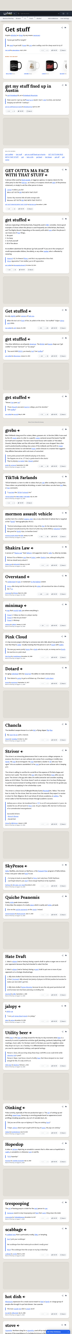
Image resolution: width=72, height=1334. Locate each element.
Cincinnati (15, 979)
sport (37, 969)
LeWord (14, 625)
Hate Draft (8, 994)
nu (19, 461)
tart (32, 351)
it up (12, 402)
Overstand (8, 593)
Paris (35, 878)
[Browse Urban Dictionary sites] (9, 14)
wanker (46, 251)
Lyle (14, 1055)
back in (26, 407)
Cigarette (8, 1330)
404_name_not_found (19, 885)
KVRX (21, 536)
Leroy (9, 586)
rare (30, 1152)
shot (44, 100)
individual (15, 674)
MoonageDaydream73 (20, 265)
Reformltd (17, 564)
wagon (26, 519)
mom (11, 735)
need (11, 45)
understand (12, 582)
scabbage (8, 1254)
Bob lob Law (32, 204)
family (12, 521)
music (14, 438)
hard (26, 873)
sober (19, 645)
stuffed (40, 351)
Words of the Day (8, 19)
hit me (15, 735)
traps (19, 1115)
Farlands (25, 492)
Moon (26, 258)
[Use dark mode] (67, 13)
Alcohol (39, 19)
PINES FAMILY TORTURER (23, 497)
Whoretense (17, 356)
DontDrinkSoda (15, 1132)
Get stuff (7, 50)
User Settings (64, 19)
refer (50, 553)
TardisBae (14, 739)
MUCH (20, 351)
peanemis (24, 909)
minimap (7, 625)
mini (31, 519)
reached (11, 492)
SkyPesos (8, 885)
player (15, 961)
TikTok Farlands (9, 497)
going (19, 678)
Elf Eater (15, 593)
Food (31, 19)
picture (15, 1149)
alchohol (14, 35)
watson (13, 1020)
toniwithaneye (17, 656)
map (8, 610)
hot (20, 1309)
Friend (9, 615)
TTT (38, 803)
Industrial (57, 529)
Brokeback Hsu (28, 107)
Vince (9, 261)
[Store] (63, 13)
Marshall (46, 791)
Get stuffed (8, 328)
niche (12, 902)
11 (12, 589)
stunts (25, 1016)
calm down (49, 678)
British (42, 344)
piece (32, 905)
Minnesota (9, 1302)
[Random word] (58, 13)
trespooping (8, 1217)
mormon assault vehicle (11, 536)
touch (53, 645)
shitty (8, 1011)
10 (10, 1156)
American (33, 344)
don (26, 881)
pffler (14, 994)
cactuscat (13, 465)
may (14, 762)
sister (39, 586)
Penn (30, 806)
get (9, 95)
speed (14, 1115)
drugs (21, 35)
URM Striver (14, 823)
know (24, 45)
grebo (7, 465)
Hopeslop (8, 1161)
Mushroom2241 (21, 914)
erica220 (16, 414)
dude (35, 649)
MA (20, 192)
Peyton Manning (26, 987)
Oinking (7, 1132)
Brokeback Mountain (30, 95)
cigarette (30, 1330)
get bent (39, 157)
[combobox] (39, 13)
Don (8, 1239)
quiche (18, 909)
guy (30, 45)
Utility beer (8, 1065)
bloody (30, 461)
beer (11, 1038)
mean (61, 446)
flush (37, 1213)
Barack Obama (13, 816)
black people (26, 180)
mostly (15, 610)
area (14, 1234)
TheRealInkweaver (19, 1217)
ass (18, 402)
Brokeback (14, 95)
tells (20, 610)
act (48, 1113)
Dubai (33, 557)
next (35, 1208)
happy (28, 649)
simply (28, 1309)
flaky (36, 1234)
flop (51, 730)
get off (57, 157)
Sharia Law (18, 553)
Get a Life (30, 157)
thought (14, 407)
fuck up (24, 182)
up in (31, 100)
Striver (7, 823)
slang (62, 320)
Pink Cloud (8, 656)
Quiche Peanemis (10, 914)
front (22, 320)
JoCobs (15, 1254)
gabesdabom (16, 50)
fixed (27, 100)
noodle (16, 1309)
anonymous (14, 683)
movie (34, 909)
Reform (29, 553)
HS (50, 762)
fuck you (31, 316)
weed (43, 1128)
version (23, 316)
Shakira (43, 557)
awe (53, 182)
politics (56, 796)
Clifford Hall (15, 1313)
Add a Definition (53, 19)
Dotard (7, 683)
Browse (18, 19)
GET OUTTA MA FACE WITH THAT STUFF (16, 204)
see (43, 483)
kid (34, 730)
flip (48, 730)
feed (42, 1302)
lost (29, 674)
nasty (44, 1213)
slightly (13, 316)
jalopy (7, 1020)
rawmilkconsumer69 (18, 1161)
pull (12, 1016)
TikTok (19, 492)
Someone (10, 1213)
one (50, 230)
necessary (36, 35)
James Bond (18, 1016)
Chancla (7, 739)
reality (61, 645)
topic (19, 582)
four (18, 233)
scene (38, 438)
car (12, 1011)
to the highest (36, 582)
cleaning (10, 1055)
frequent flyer (43, 871)
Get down (48, 157)
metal (22, 461)
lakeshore (16, 1065)
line (43, 526)
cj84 (15, 328)
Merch (64, 50)
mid (8, 323)
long (26, 674)
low (61, 485)
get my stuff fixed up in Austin (13, 107)
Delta (7, 871)
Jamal (9, 190)
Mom (8, 1250)
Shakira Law (8, 564)
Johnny (14, 1128)
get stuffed (9, 154)
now (24, 557)
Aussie (50, 344)
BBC (47, 225)
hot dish (7, 1313)
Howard (10, 258)
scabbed (9, 1234)
